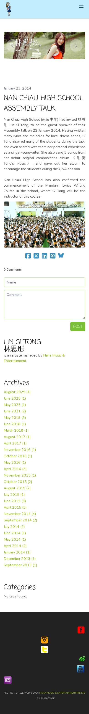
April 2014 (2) (15, 545)
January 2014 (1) (17, 552)
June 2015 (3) (15, 501)
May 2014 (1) (15, 539)
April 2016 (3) (15, 468)
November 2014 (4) (20, 513)
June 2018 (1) (15, 424)
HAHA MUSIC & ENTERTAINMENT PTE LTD (62, 693)
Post (78, 326)
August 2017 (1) (17, 436)
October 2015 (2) (18, 481)
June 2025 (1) (15, 398)
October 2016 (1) (18, 456)
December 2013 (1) (20, 558)
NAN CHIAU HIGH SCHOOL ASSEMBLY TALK (44, 103)
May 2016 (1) (15, 462)
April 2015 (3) (15, 507)
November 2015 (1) (20, 475)
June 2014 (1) (15, 533)
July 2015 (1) (14, 494)
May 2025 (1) (15, 404)
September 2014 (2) (20, 520)
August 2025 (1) (17, 392)
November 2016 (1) (20, 449)
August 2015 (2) (17, 488)
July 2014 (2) (14, 526)
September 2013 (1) (20, 565)
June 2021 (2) (15, 411)
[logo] (8, 9)
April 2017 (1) (15, 443)
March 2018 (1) (16, 430)
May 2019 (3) (15, 417)
